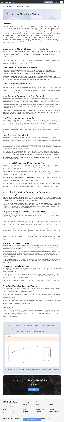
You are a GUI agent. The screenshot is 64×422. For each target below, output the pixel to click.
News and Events (53, 414)
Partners (24, 409)
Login (56, 2)
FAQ (48, 418)
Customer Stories (40, 409)
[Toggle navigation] (61, 2)
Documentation (52, 407)
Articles (51, 404)
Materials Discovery (40, 414)
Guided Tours (52, 409)
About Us (25, 404)
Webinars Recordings (54, 411)
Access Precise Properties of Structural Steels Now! (32, 325)
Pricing (37, 404)
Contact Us (33, 390)
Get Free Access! (32, 419)
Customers (25, 411)
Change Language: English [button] (9, 406)
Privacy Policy (43, 418)
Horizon (27, 369)
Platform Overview (40, 407)
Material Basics (39, 411)
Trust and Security (27, 407)
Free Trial (48, 2)
